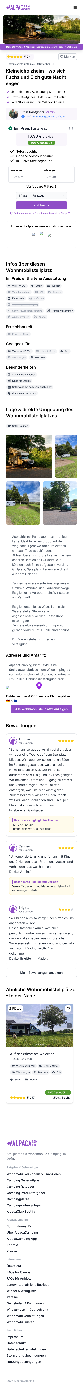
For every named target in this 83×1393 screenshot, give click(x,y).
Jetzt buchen (41, 205)
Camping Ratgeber (20, 1186)
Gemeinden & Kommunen (25, 1303)
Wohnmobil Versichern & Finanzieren (34, 1174)
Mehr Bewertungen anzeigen (41, 973)
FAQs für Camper (19, 1272)
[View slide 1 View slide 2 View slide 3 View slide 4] (40, 1025)
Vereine (12, 1297)
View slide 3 (40, 1044)
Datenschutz (16, 1343)
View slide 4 (43, 1044)
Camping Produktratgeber (26, 1193)
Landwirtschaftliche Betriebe (28, 1285)
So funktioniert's (19, 1226)
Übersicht (14, 1266)
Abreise (49, 170)
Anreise (16, 170)
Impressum (15, 1337)
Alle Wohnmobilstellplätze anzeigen (41, 709)
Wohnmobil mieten (20, 1322)
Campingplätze (18, 1199)
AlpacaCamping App (22, 1239)
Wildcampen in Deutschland (27, 1309)
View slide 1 (36, 1044)
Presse (12, 1251)
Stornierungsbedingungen (26, 1355)
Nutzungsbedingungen (24, 1362)
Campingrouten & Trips (24, 1205)
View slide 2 (38, 1044)
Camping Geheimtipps (23, 1180)
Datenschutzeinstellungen (26, 1349)
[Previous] (10, 1025)
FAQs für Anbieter (20, 1278)
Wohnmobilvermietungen (25, 1316)
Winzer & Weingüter (21, 1291)
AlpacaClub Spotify (21, 1211)
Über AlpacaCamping (22, 1232)
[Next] (69, 1025)
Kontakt (12, 1245)
